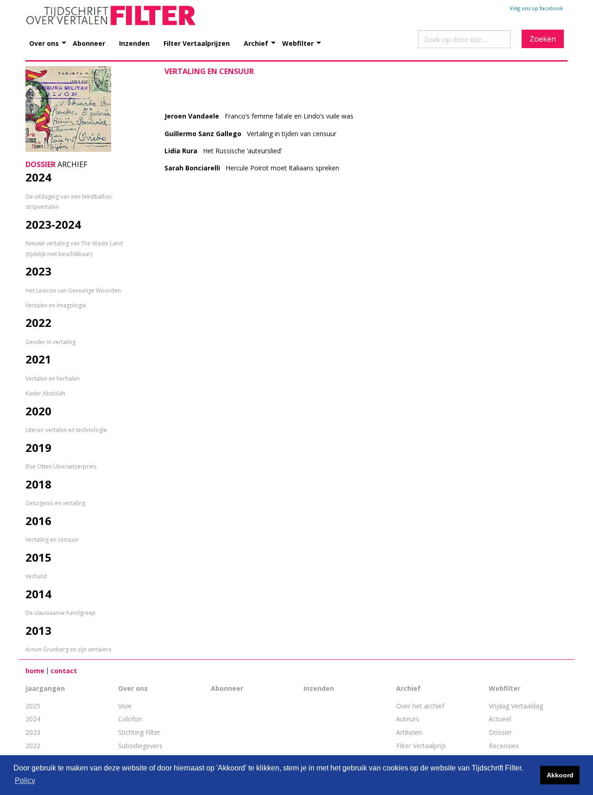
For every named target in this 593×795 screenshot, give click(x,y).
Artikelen (409, 732)
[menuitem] (51, 38)
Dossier (500, 732)
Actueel (500, 718)
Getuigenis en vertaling (55, 503)
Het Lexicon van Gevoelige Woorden (73, 290)
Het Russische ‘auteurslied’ (223, 150)
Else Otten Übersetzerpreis (60, 466)
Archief (256, 43)
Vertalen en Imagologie (55, 305)
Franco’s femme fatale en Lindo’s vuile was (258, 116)
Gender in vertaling (50, 342)
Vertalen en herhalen (52, 378)
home (34, 670)
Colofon (130, 718)
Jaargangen (45, 688)
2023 (32, 732)
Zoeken (543, 39)
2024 (32, 718)
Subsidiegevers (140, 745)
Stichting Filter (139, 732)
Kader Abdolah (45, 393)
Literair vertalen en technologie (66, 430)
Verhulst (36, 576)
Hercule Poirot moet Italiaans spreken (251, 167)
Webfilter (298, 43)
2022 (32, 745)
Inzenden (134, 43)
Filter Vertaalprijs (421, 745)
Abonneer (89, 43)
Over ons (44, 43)
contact (63, 670)
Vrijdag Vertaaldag (516, 705)
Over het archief (420, 705)
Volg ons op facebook (536, 8)
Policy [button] (25, 780)
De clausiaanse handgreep (60, 613)
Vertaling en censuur (52, 540)
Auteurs (407, 718)
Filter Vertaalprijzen (197, 43)
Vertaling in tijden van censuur (250, 133)
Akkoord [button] (560, 775)
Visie (125, 705)
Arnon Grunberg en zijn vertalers (68, 649)
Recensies (504, 745)
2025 (32, 705)
